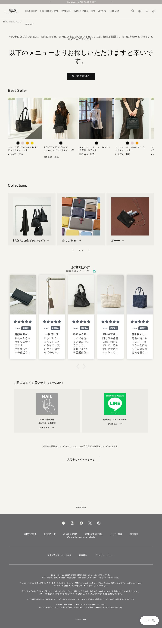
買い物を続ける (81, 76)
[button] (132, 11)
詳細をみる (45, 428)
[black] (18, 143)
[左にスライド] (73, 250)
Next (111, 2)
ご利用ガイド (50, 534)
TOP (5, 22)
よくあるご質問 (70, 534)
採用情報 (134, 534)
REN (84, 620)
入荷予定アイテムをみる (81, 459)
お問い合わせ (30, 534)
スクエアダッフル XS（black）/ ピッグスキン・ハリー (23, 148)
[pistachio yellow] (32, 143)
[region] (81, 2)
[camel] (27, 143)
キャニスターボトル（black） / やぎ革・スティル (94, 148)
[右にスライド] (88, 250)
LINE (63, 523)
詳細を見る (113, 424)
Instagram (72, 523)
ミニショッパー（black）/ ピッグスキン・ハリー (130, 148)
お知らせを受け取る (94, 534)
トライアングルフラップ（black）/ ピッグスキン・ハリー (59, 150)
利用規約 (83, 555)
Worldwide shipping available (81, 537)
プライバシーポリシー (105, 555)
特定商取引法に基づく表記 (59, 555)
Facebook (81, 523)
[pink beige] (22, 143)
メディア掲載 (116, 534)
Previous (50, 2)
